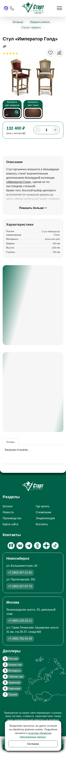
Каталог (8, 506)
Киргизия (12, 688)
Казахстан (13, 664)
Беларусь (12, 670)
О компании (43, 512)
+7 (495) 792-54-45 (20, 638)
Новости (8, 512)
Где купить (42, 506)
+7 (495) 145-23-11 (20, 620)
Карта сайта (10, 524)
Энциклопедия (45, 518)
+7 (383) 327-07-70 (20, 586)
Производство (12, 518)
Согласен (33, 743)
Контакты (42, 524)
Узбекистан (13, 676)
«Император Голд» (18, 181)
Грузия (10, 694)
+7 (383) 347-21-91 (20, 572)
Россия (11, 658)
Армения (12, 682)
